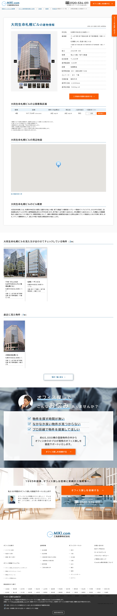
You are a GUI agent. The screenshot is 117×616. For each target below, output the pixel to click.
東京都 (99, 588)
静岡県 (61, 592)
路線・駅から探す (10, 557)
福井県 (30, 592)
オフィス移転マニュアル (12, 563)
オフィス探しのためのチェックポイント (16, 567)
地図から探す (9, 553)
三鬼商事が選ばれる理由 (49, 557)
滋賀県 (83, 592)
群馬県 (76, 588)
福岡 (72, 571)
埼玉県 (83, 588)
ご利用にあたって (100, 559)
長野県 (45, 592)
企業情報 (43, 545)
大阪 (72, 553)
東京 (72, 550)
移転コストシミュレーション (13, 571)
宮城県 (30, 588)
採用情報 (44, 564)
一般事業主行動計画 (48, 560)
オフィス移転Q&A (10, 578)
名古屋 (73, 557)
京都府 (91, 592)
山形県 (45, 588)
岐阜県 (53, 592)
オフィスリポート (75, 574)
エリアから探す (9, 550)
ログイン (73, 577)
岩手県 (23, 588)
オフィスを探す (9, 545)
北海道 (7, 588)
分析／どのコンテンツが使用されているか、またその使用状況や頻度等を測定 (28, 605)
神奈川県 (107, 588)
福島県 (53, 588)
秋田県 (38, 588)
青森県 (15, 588)
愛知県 (68, 592)
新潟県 (7, 592)
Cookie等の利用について (20, 601)
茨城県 (61, 588)
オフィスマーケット (75, 545)
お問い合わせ (99, 545)
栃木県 (68, 588)
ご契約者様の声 (46, 567)
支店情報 (44, 553)
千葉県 (91, 588)
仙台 (72, 564)
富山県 (15, 592)
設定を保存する (58, 612)
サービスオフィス (100, 552)
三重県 (76, 592)
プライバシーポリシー (101, 555)
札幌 (72, 560)
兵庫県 (106, 592)
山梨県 (38, 592)
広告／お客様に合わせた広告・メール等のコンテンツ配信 (22, 608)
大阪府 (99, 592)
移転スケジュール (10, 574)
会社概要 (44, 550)
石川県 (23, 592)
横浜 (72, 567)
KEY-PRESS (99, 549)
